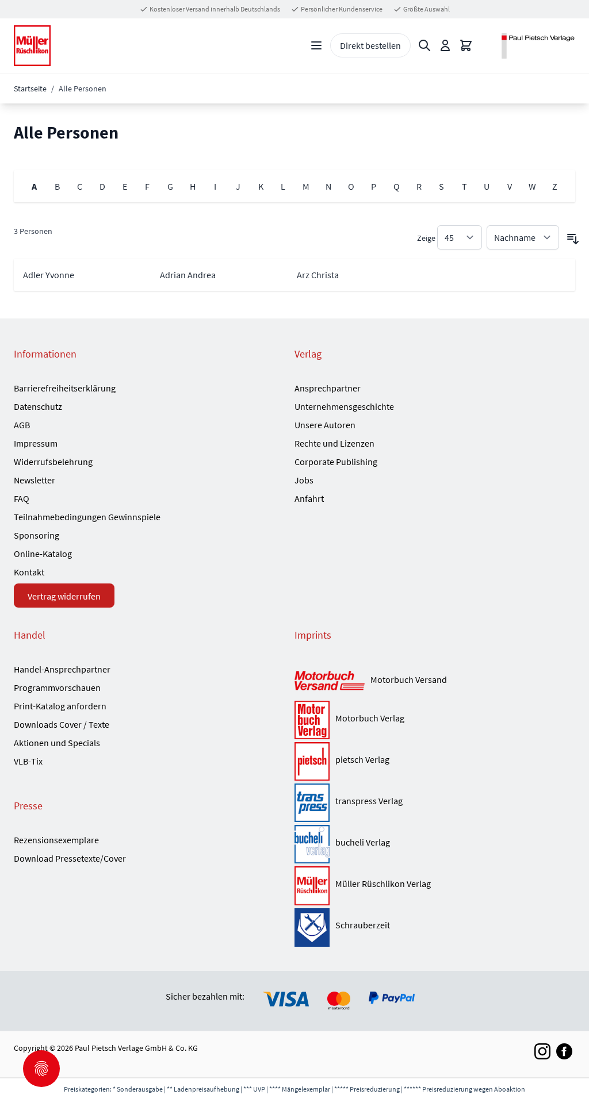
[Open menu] (316, 45)
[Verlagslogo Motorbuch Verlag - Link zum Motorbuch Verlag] (312, 720)
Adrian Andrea (188, 275)
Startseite (30, 88)
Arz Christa (318, 275)
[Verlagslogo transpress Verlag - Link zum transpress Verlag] (312, 802)
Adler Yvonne (48, 275)
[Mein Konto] (445, 45)
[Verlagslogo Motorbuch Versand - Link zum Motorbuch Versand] (329, 681)
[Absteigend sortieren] (573, 239)
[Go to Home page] (32, 45)
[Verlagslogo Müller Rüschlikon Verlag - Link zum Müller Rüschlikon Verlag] (312, 885)
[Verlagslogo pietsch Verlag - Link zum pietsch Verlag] (312, 761)
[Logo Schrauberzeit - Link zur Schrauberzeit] (312, 927)
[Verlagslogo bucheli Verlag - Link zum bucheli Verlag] (312, 844)
